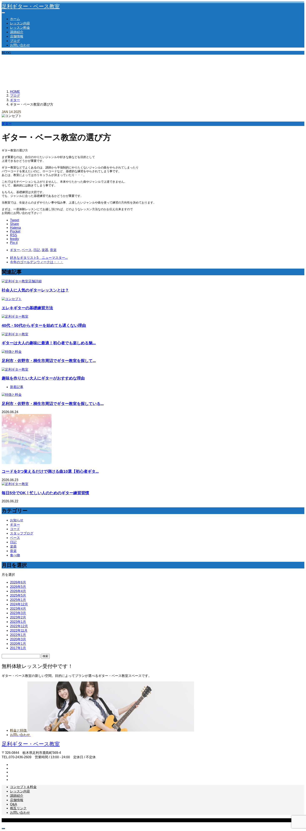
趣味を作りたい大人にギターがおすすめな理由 (43, 378)
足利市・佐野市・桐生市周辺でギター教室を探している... (53, 403)
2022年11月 (18, 630)
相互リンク (18, 808)
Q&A (13, 804)
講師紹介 (16, 32)
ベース (27, 250)
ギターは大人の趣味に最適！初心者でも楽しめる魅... (49, 343)
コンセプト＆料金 (23, 787)
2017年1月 (18, 648)
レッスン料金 (20, 27)
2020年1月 (18, 643)
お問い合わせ (20, 45)
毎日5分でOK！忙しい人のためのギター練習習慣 (45, 493)
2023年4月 (18, 608)
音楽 (53, 250)
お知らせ (16, 520)
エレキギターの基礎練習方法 (27, 308)
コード (15, 529)
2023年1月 (18, 622)
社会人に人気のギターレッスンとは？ (35, 290)
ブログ (15, 41)
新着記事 (16, 387)
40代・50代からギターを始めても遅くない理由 (44, 325)
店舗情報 (16, 36)
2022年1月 (18, 635)
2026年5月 (18, 586)
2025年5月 (18, 595)
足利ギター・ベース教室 (31, 6)
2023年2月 (18, 617)
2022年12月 (19, 626)
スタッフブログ (21, 533)
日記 (36, 250)
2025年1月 (18, 600)
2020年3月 (18, 639)
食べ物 (15, 555)
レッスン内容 (20, 23)
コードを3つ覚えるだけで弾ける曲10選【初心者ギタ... (50, 471)
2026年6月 (18, 582)
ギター (7, 123)
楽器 (45, 250)
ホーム (15, 19)
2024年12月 (19, 604)
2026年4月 (18, 591)
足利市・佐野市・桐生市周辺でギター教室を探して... (49, 360)
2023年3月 (18, 613)
